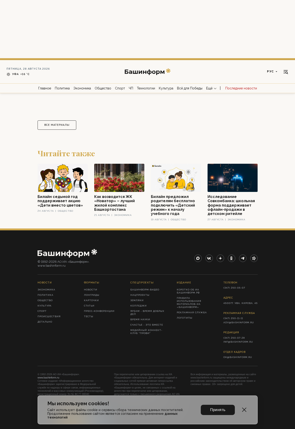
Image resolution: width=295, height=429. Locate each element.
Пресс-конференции (99, 311)
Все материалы (56, 124)
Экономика (82, 88)
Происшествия (49, 316)
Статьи (89, 305)
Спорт (120, 88)
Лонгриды (91, 295)
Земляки (137, 300)
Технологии (146, 88)
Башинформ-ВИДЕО (144, 289)
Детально (45, 321)
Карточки (91, 300)
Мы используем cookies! (78, 403)
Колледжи (138, 305)
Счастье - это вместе (146, 324)
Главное (44, 88)
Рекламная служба (192, 312)
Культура (166, 88)
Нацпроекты (139, 295)
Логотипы (184, 318)
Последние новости (241, 88)
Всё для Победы (189, 88)
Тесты (88, 316)
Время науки (140, 319)
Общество (103, 88)
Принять (218, 409)
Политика (62, 88)
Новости (90, 289)
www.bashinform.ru (48, 377)
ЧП (131, 88)
